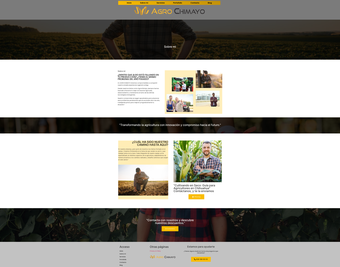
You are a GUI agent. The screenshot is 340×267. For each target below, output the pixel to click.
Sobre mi (144, 3)
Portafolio (177, 3)
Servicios (161, 3)
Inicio (129, 3)
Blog (210, 3)
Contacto (195, 3)
